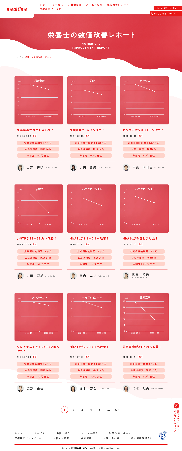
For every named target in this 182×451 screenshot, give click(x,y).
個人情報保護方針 (142, 438)
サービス (58, 4)
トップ (44, 4)
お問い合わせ (111, 438)
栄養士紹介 (75, 4)
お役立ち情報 (61, 438)
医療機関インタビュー (53, 9)
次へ (117, 409)
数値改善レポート (118, 4)
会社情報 (86, 438)
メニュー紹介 (94, 4)
